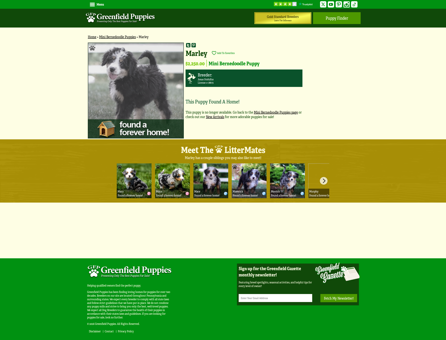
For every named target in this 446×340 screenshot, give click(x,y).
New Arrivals (215, 116)
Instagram (346, 4)
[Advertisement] (223, 230)
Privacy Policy (126, 331)
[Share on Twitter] (188, 45)
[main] (223, 90)
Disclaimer (95, 331)
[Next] (324, 181)
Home (92, 36)
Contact (109, 331)
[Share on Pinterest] (193, 45)
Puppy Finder (337, 18)
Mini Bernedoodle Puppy (234, 63)
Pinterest (339, 4)
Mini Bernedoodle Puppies (117, 36)
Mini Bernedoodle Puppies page (276, 112)
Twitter (323, 4)
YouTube (331, 4)
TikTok (354, 4)
